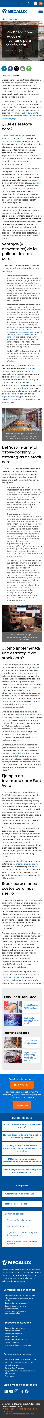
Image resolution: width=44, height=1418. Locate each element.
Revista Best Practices (14, 1368)
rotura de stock (26, 380)
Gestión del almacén (14, 1214)
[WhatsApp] (23, 70)
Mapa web (8, 1411)
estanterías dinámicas (23, 864)
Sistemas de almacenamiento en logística (22, 1243)
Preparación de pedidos (18, 1226)
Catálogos (9, 1376)
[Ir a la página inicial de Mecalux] (3, 19)
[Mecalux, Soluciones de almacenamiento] (14, 13)
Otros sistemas (11, 1309)
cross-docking (33, 183)
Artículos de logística (14, 1365)
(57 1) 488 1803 (22, 1085)
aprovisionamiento (14, 371)
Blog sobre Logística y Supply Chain (20, 1359)
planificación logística (12, 141)
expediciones (26, 332)
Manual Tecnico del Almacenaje (19, 1362)
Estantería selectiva (13, 1334)
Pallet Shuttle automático (16, 1339)
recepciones (12, 332)
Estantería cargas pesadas (16, 1303)
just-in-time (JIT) (28, 113)
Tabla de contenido (11, 75)
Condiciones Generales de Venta (18, 1414)
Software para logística (16, 1204)
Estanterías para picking (15, 1306)
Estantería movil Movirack (16, 1328)
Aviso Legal (8, 1409)
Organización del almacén (19, 1220)
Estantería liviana (12, 1331)
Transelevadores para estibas (18, 1345)
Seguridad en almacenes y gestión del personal (23, 1234)
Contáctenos (22, 1105)
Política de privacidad (26, 1409)
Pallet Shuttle (11, 1337)
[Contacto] (41, 3)
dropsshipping (8, 119)
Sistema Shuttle (12, 1342)
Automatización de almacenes (19, 1194)
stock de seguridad (25, 388)
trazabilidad (18, 753)
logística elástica (10, 397)
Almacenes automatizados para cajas (21, 1295)
